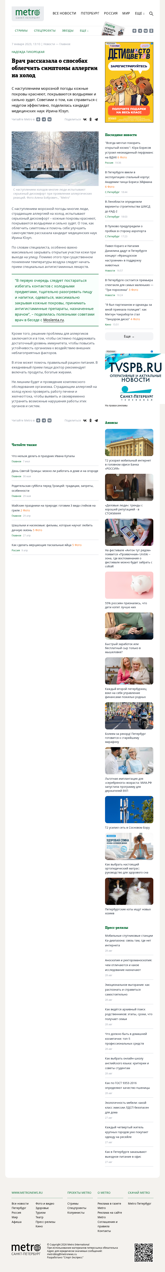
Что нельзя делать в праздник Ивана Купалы (43, 456)
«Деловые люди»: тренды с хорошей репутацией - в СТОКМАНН (124, 509)
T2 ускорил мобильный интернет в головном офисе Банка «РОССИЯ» (128, 464)
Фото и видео (45, 1203)
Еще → (129, 336)
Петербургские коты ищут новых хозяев (128, 911)
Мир (126, 13)
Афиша (17, 1222)
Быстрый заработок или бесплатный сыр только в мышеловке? (123, 648)
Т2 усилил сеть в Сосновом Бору (127, 827)
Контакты (104, 1231)
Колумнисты (76, 1212)
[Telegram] (96, 119)
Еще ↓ (140, 13)
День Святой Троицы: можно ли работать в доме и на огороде (55, 471)
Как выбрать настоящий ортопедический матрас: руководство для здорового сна (126, 868)
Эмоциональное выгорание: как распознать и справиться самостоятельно (127, 989)
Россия (111, 13)
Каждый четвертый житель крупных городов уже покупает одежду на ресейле (126, 1132)
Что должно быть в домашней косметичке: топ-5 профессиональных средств (126, 1038)
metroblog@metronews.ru (62, 1254)
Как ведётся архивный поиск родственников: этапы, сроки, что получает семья (128, 1014)
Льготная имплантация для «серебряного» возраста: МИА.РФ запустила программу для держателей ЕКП (128, 785)
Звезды (67, 30)
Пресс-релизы (45, 1222)
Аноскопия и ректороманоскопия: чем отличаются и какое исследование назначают (128, 965)
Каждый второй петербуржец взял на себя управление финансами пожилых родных (125, 693)
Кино (108, 324)
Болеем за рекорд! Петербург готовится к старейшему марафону (125, 738)
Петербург (90, 13)
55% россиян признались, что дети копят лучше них (126, 605)
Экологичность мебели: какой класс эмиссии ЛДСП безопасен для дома (127, 1107)
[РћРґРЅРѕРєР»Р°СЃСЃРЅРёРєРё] (90, 119)
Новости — (51, 44)
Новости (110, 270)
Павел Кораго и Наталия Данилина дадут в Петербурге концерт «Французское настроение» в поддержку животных (126, 255)
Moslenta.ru (53, 319)
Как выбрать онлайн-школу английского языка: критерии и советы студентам (127, 1063)
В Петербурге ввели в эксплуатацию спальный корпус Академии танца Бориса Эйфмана (128, 177)
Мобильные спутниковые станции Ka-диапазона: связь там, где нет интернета (129, 940)
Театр (39, 1217)
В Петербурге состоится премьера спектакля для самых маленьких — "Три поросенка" (129, 285)
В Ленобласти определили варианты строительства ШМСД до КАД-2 (127, 206)
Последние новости (121, 135)
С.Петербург (112, 192)
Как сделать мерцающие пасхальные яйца (41, 545)
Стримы (21, 30)
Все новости (64, 13)
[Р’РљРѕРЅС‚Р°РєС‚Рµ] (84, 119)
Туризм (40, 1212)
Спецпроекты (45, 30)
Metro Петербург (139, 1203)
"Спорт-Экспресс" (73, 1257)
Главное (64, 44)
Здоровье (42, 1208)
